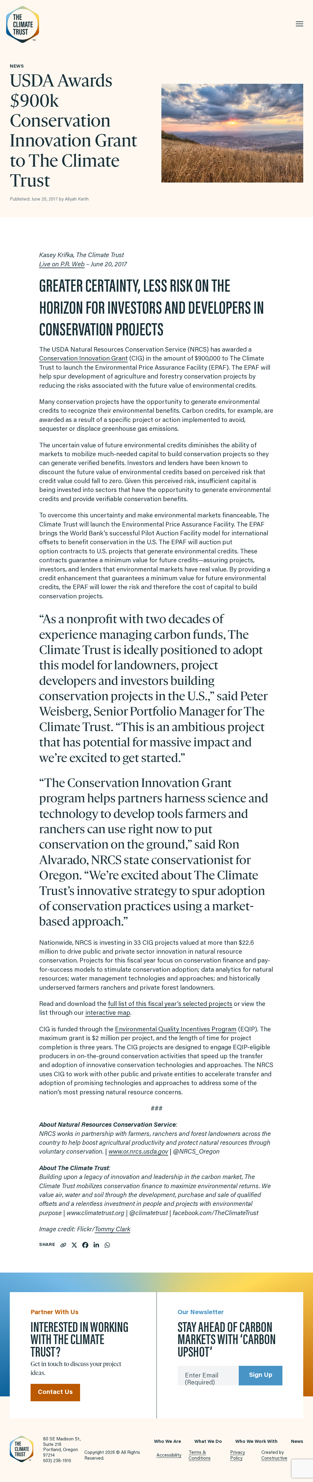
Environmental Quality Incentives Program (176, 1030)
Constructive (274, 1458)
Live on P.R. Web (62, 265)
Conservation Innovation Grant (83, 359)
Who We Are (167, 1441)
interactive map (107, 1013)
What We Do (208, 1441)
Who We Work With (256, 1441)
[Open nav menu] (299, 24)
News (297, 1441)
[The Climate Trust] (36, 24)
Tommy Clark (112, 1230)
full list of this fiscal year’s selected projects (170, 1004)
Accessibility (168, 1455)
